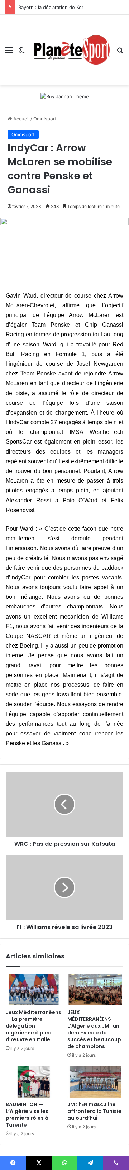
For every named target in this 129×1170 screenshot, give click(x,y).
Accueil (20, 119)
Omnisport (45, 119)
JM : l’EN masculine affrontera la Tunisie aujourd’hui (94, 1111)
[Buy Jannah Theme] (64, 96)
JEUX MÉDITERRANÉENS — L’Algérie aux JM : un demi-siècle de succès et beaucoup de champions (94, 1029)
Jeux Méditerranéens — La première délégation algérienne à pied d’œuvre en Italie (33, 1026)
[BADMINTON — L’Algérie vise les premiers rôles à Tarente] (34, 1082)
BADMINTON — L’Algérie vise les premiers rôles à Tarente (27, 1114)
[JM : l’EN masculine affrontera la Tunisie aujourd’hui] (95, 1082)
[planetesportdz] (70, 50)
